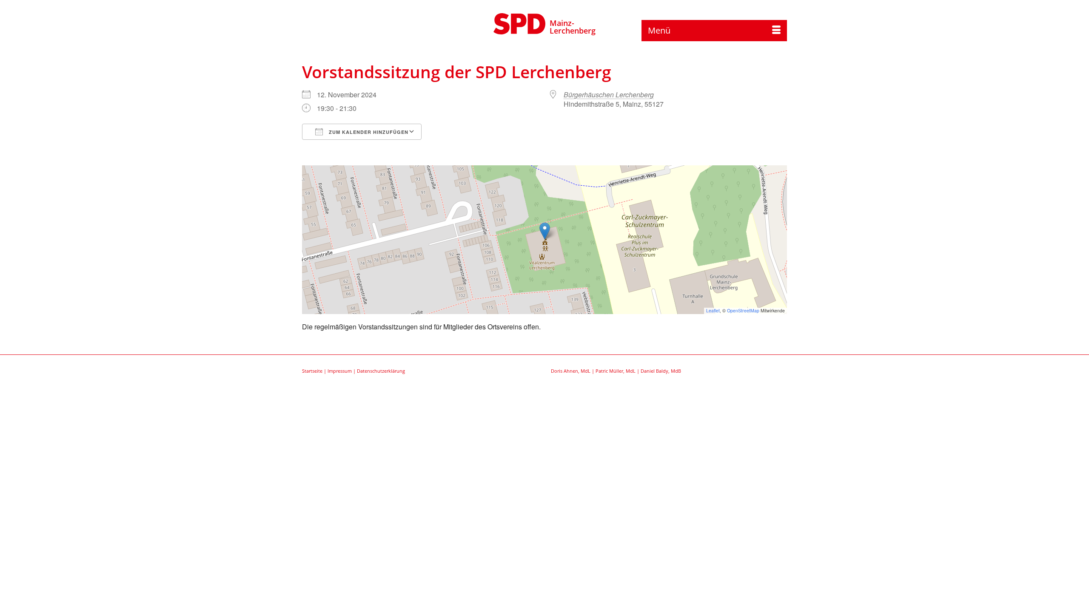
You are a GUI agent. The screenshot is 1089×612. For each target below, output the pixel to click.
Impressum (340, 371)
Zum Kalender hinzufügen (367, 132)
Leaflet (713, 310)
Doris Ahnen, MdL (570, 371)
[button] (544, 231)
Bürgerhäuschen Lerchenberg (609, 94)
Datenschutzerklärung (381, 371)
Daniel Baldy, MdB (661, 371)
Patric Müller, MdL (616, 371)
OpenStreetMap (743, 310)
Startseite (312, 371)
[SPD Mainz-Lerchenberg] (519, 22)
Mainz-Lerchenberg (573, 26)
